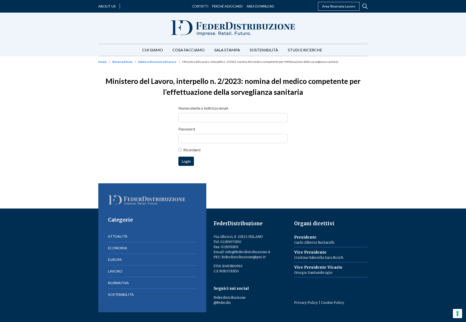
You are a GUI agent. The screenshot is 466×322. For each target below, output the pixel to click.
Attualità (117, 236)
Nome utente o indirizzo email (203, 108)
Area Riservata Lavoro (338, 6)
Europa (115, 260)
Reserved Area (122, 62)
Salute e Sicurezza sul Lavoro (157, 62)
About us (107, 6)
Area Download (260, 6)
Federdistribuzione (230, 297)
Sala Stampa (227, 50)
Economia (117, 248)
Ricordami (191, 149)
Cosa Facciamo (189, 50)
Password (186, 129)
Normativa (118, 283)
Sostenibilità (264, 50)
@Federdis (222, 302)
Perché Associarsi (227, 6)
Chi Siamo (152, 50)
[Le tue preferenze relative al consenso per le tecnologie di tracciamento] (457, 313)
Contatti (200, 6)
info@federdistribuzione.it (247, 252)
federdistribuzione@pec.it (244, 257)
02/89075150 (230, 242)
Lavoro (115, 271)
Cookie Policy (332, 302)
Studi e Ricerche (305, 50)
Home (102, 62)
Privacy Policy (306, 302)
